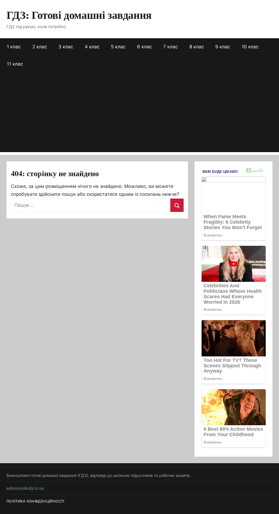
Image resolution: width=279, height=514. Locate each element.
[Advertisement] (139, 114)
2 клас (39, 46)
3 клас (65, 46)
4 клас (92, 46)
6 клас (144, 46)
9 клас (222, 46)
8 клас (196, 46)
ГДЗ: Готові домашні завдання (79, 15)
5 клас (118, 46)
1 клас (14, 46)
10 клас (250, 46)
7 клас (170, 46)
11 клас (15, 64)
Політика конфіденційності (35, 501)
